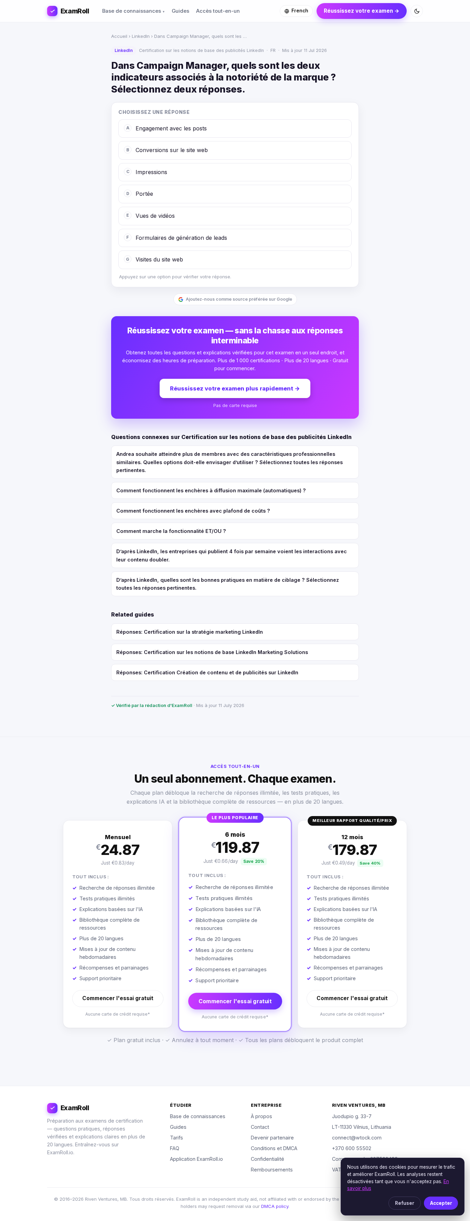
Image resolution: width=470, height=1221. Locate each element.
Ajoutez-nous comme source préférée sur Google (239, 299)
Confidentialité (267, 1159)
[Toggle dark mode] (416, 11)
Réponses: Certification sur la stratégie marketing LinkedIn (189, 632)
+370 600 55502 (351, 1148)
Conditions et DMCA (274, 1148)
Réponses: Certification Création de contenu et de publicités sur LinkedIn (207, 672)
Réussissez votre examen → (361, 11)
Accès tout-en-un (218, 11)
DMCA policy (274, 1206)
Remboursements (272, 1169)
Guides (180, 11)
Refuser (404, 1203)
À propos (261, 1116)
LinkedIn (141, 36)
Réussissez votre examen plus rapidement (235, 388)
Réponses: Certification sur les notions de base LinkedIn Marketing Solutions (212, 652)
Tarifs (176, 1137)
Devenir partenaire (272, 1137)
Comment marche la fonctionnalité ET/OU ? (171, 531)
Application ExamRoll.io (196, 1159)
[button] (117, 924)
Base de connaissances (131, 11)
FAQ (174, 1148)
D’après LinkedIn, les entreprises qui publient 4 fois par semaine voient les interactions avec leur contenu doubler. (231, 555)
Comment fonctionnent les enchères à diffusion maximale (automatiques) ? (211, 490)
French (299, 10)
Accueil (119, 36)
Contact (260, 1127)
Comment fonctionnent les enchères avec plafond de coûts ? (193, 511)
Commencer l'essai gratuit (117, 998)
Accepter (441, 1203)
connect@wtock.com (357, 1137)
